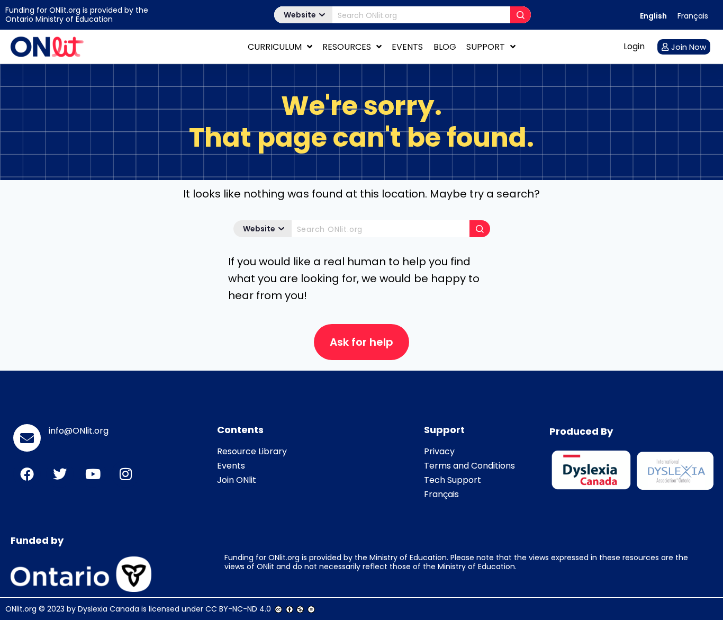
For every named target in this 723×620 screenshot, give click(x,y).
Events (407, 47)
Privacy (439, 451)
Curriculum (275, 47)
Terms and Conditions (469, 466)
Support (485, 47)
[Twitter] (60, 474)
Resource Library (252, 451)
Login (634, 46)
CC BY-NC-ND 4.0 (238, 609)
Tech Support (452, 480)
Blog (444, 47)
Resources (346, 47)
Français (441, 494)
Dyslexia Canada (108, 609)
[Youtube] (92, 474)
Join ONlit (236, 480)
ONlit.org (21, 609)
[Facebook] (27, 474)
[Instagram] (125, 474)
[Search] (520, 14)
